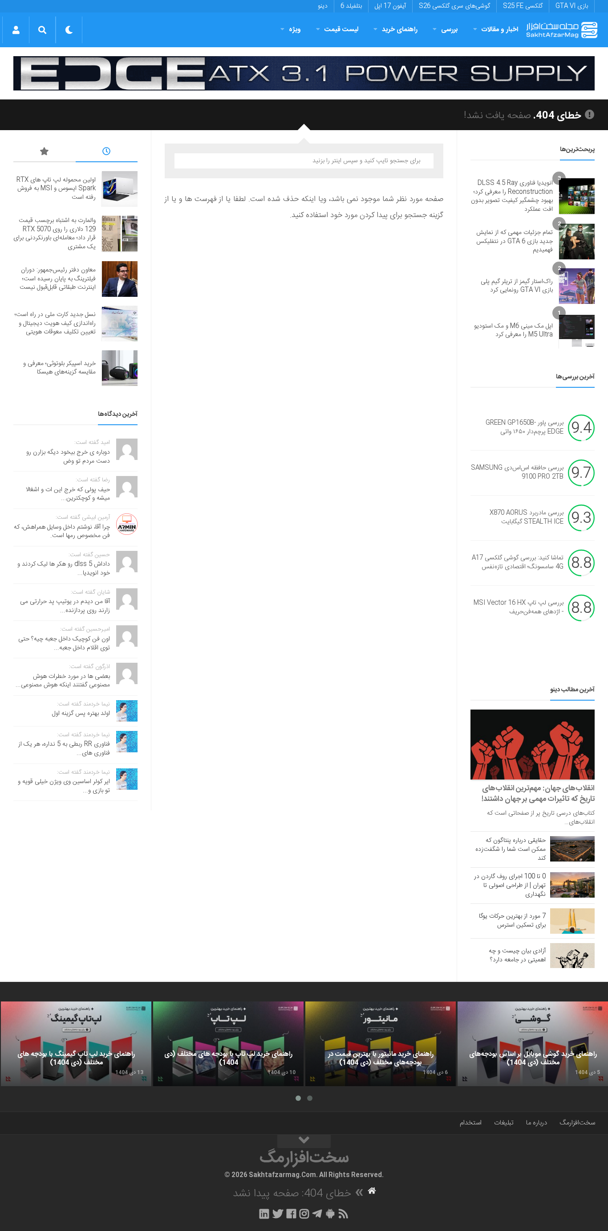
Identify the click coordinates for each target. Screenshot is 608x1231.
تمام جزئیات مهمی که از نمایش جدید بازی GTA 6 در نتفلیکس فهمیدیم (514, 241)
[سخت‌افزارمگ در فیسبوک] (291, 1213)
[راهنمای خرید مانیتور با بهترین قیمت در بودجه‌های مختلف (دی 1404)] (380, 1043)
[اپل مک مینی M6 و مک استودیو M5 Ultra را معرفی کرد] (577, 331)
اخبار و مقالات (500, 29)
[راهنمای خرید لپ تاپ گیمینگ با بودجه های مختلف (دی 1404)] (76, 1043)
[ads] (304, 73)
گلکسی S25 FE (523, 6)
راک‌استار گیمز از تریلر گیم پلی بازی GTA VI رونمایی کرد (517, 286)
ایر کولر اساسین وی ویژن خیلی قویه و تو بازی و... (64, 786)
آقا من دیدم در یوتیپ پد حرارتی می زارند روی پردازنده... (65, 606)
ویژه (295, 29)
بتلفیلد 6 (351, 6)
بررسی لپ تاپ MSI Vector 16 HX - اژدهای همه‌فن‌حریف (518, 608)
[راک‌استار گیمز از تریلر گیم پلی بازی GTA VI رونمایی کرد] (577, 286)
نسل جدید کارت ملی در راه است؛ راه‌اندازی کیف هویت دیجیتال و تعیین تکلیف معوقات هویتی (55, 323)
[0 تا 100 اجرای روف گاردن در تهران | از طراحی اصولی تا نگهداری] (572, 884)
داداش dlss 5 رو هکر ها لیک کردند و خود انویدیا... (63, 569)
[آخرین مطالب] (107, 153)
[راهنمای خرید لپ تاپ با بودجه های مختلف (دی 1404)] (228, 1043)
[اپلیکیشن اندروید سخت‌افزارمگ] (330, 1213)
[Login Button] (16, 29)
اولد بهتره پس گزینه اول (81, 713)
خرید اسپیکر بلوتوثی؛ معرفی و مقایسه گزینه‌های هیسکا (59, 368)
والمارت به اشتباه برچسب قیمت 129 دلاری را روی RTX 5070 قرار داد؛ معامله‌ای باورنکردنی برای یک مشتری (54, 233)
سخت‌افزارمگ (577, 1122)
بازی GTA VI (571, 6)
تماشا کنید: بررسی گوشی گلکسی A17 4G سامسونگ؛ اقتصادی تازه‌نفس (517, 563)
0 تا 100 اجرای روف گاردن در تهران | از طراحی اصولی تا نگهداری (510, 885)
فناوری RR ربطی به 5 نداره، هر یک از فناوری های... (64, 749)
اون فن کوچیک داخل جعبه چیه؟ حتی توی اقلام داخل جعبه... (64, 643)
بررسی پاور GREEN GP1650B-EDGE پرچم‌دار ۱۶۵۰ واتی (524, 428)
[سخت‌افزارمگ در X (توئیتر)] (277, 1213)
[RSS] (343, 1213)
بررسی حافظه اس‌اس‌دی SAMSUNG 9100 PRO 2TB (517, 473)
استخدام (471, 1122)
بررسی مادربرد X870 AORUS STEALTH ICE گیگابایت (526, 518)
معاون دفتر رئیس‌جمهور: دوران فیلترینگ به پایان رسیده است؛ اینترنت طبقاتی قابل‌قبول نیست (58, 279)
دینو (323, 6)
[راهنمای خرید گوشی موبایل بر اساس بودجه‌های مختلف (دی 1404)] (533, 1043)
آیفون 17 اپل (390, 6)
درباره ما (536, 1122)
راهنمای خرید (399, 29)
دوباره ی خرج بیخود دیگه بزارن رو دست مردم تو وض (68, 457)
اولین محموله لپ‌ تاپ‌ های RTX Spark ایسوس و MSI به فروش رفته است (56, 189)
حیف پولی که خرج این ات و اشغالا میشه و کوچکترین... (68, 494)
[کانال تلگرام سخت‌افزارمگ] (317, 1213)
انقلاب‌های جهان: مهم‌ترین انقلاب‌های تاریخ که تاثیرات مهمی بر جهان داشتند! (538, 793)
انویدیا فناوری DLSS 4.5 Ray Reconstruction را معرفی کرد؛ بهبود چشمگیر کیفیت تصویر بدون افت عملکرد (512, 196)
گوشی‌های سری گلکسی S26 (454, 6)
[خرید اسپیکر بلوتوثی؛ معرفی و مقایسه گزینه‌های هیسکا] (120, 368)
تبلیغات (504, 1122)
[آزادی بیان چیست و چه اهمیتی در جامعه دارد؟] (572, 955)
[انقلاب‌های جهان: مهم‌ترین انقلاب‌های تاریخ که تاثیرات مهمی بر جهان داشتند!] (532, 745)
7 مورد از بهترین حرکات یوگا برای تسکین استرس (512, 921)
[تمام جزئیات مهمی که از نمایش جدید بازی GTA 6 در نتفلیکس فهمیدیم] (577, 241)
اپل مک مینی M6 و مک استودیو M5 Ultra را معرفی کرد (513, 331)
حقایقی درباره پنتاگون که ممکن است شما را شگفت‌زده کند (510, 849)
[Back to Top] (304, 1141)
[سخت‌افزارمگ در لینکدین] (264, 1213)
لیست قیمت (341, 29)
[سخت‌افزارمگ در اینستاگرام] (304, 1213)
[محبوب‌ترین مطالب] (44, 153)
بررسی (449, 29)
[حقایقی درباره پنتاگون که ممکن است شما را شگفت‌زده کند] (572, 848)
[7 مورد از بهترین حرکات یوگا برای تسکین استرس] (572, 920)
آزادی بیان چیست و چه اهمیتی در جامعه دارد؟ (517, 955)
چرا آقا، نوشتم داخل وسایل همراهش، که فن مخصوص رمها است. (62, 532)
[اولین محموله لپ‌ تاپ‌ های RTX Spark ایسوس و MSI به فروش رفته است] (120, 189)
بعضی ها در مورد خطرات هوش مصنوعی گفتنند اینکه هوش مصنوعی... (63, 681)
